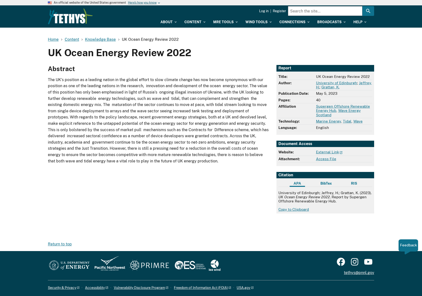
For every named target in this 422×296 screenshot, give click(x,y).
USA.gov (243, 288)
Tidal (347, 121)
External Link (327, 152)
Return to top (60, 244)
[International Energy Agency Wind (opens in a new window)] (214, 265)
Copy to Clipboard (293, 209)
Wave (358, 121)
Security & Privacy (62, 288)
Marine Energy (328, 121)
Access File (326, 159)
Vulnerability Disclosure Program (139, 288)
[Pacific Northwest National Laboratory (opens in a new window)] (108, 265)
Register (279, 11)
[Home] (70, 16)
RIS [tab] (354, 183)
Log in (264, 11)
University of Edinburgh (336, 83)
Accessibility (95, 288)
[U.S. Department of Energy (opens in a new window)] (69, 265)
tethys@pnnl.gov (359, 272)
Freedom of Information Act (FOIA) (201, 288)
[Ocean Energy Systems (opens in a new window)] (190, 265)
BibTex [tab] (326, 183)
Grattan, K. (330, 87)
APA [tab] (297, 183)
